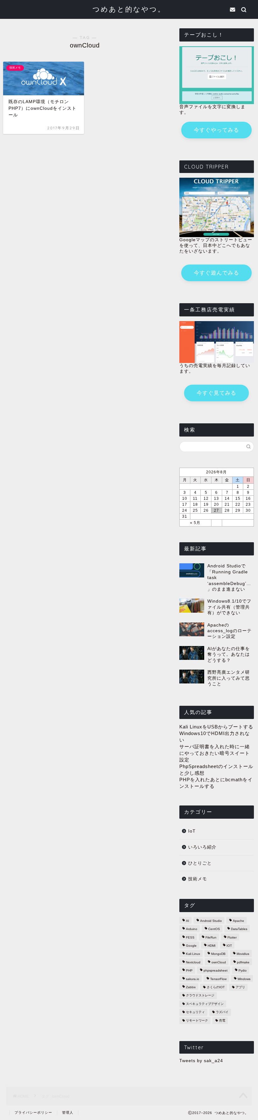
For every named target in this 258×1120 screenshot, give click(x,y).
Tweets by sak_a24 (201, 1060)
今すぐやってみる (216, 130)
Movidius (243, 954)
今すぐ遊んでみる (216, 273)
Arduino (191, 929)
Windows (244, 979)
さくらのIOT (216, 987)
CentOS (214, 929)
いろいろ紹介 (202, 847)
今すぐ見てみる (216, 393)
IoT (192, 831)
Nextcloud (193, 962)
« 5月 (195, 523)
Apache (238, 920)
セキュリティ (195, 1012)
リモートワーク (197, 1020)
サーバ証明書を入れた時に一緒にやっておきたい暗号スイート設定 (214, 753)
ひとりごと (200, 863)
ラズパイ (222, 1012)
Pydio (242, 970)
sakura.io (192, 979)
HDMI (212, 945)
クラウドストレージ (200, 995)
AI (187, 920)
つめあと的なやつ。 (129, 9)
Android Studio (211, 920)
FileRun (210, 937)
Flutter (232, 937)
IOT (229, 945)
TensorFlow (218, 979)
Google (191, 945)
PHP (189, 970)
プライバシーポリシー (33, 1112)
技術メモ (197, 879)
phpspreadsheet (215, 970)
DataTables (239, 929)
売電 (222, 1020)
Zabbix (191, 987)
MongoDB (218, 954)
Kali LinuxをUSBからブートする (216, 726)
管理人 (67, 1112)
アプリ (240, 987)
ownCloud (218, 962)
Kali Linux (193, 954)
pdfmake (243, 962)
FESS (190, 937)
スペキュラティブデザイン (205, 1004)
